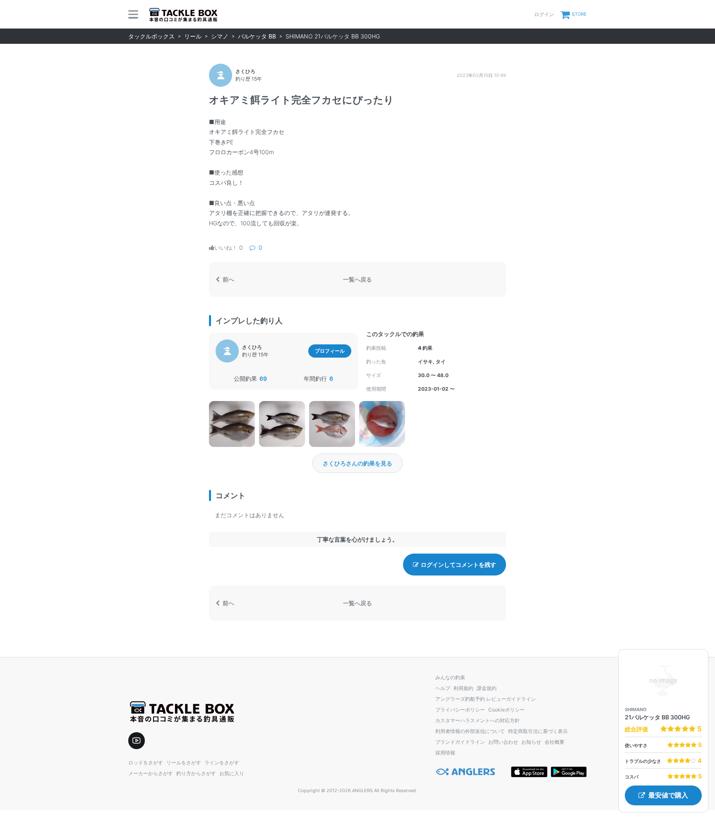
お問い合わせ (503, 742)
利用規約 (463, 688)
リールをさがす (183, 762)
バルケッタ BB (257, 36)
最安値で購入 (668, 795)
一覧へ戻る (357, 279)
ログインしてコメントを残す (458, 564)
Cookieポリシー (506, 710)
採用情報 (445, 753)
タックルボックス (151, 36)
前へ (227, 279)
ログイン (544, 14)
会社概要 (554, 742)
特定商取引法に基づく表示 (538, 731)
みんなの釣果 (450, 677)
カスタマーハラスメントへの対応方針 (477, 720)
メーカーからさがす (150, 773)
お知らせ (531, 742)
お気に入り (231, 773)
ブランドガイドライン (460, 742)
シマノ (219, 36)
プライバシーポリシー (460, 710)
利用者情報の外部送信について (470, 731)
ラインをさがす (221, 762)
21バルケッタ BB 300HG (657, 717)
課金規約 (487, 688)
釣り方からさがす (196, 773)
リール (193, 36)
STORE (579, 14)
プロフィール (330, 351)
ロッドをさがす (145, 762)
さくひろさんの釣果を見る (357, 463)
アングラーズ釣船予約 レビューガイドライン (485, 699)
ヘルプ (442, 688)
